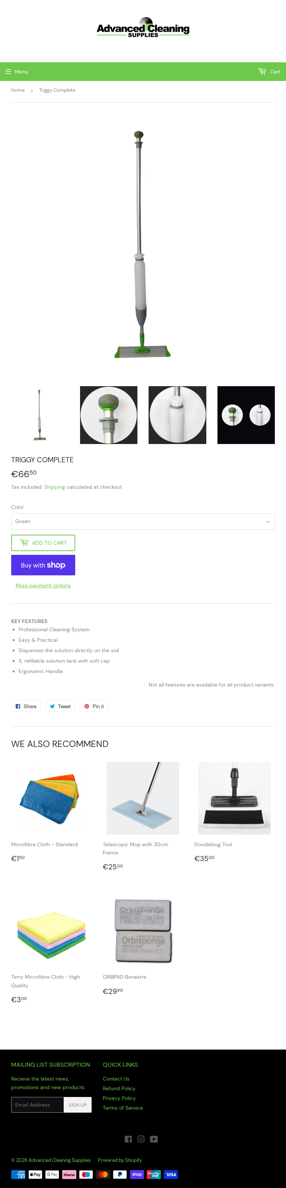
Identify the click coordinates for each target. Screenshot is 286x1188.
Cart (274, 71)
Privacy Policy (119, 1098)
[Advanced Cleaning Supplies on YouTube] (154, 1140)
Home (18, 90)
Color (17, 507)
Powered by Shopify (120, 1160)
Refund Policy (119, 1088)
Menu (21, 71)
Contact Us (116, 1078)
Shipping (54, 487)
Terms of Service (123, 1107)
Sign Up (78, 1105)
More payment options (43, 585)
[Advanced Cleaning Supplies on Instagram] (141, 1140)
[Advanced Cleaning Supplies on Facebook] (128, 1140)
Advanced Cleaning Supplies (60, 1160)
